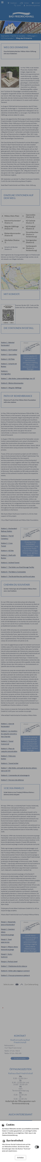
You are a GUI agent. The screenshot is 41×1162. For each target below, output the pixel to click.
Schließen (20, 1157)
